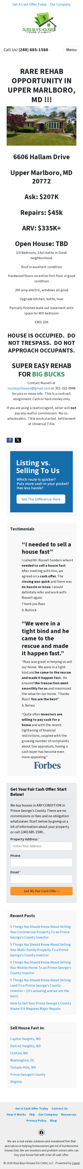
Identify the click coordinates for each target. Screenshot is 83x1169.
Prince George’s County (27, 1074)
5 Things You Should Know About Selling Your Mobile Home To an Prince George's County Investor (40, 968)
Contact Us (60, 1108)
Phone (15, 855)
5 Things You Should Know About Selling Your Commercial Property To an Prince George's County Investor (40, 932)
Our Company (60, 4)
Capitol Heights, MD (25, 1039)
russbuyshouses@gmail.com (29, 388)
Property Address (24, 839)
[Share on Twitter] (18, 440)
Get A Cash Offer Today (29, 4)
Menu (71, 50)
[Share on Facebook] (10, 440)
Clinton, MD (19, 1053)
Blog (53, 1120)
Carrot (76, 1163)
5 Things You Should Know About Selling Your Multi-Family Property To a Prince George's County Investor (40, 950)
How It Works (16, 1114)
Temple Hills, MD (23, 1067)
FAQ (32, 1114)
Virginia (16, 1081)
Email (15, 872)
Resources (68, 1114)
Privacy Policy (36, 1120)
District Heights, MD (25, 1046)
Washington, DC (22, 1060)
